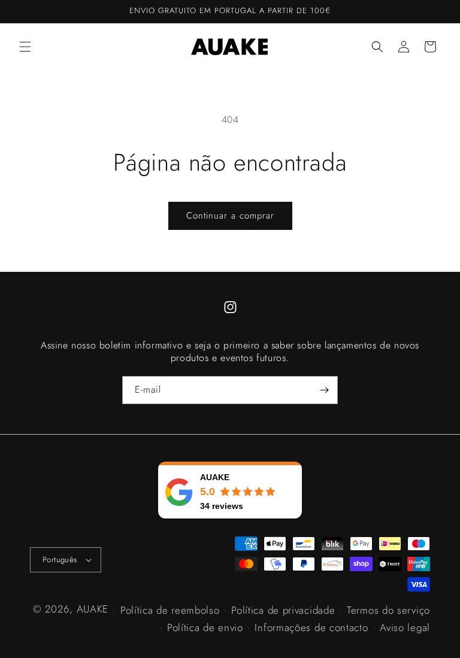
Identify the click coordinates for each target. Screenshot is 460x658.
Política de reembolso (170, 610)
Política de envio (205, 627)
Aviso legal (405, 627)
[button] (25, 47)
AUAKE (93, 609)
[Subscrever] (324, 390)
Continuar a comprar (230, 215)
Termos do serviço (388, 610)
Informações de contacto (311, 627)
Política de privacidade (283, 610)
